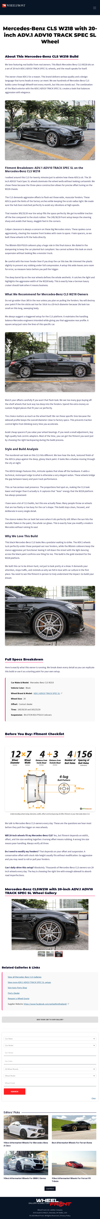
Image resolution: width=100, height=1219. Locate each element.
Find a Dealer (14, 993)
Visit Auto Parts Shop (17, 987)
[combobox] (50, 1039)
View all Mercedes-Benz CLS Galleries (24, 977)
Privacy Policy (65, 1216)
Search (15, 1091)
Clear (94, 1098)
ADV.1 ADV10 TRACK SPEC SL (47, 693)
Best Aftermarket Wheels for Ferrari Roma (72, 1143)
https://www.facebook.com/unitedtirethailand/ (45, 1004)
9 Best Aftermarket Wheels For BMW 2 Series (25, 1178)
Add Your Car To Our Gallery (50, 1019)
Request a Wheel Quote (18, 998)
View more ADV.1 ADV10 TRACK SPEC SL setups (29, 982)
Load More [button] (50, 1189)
